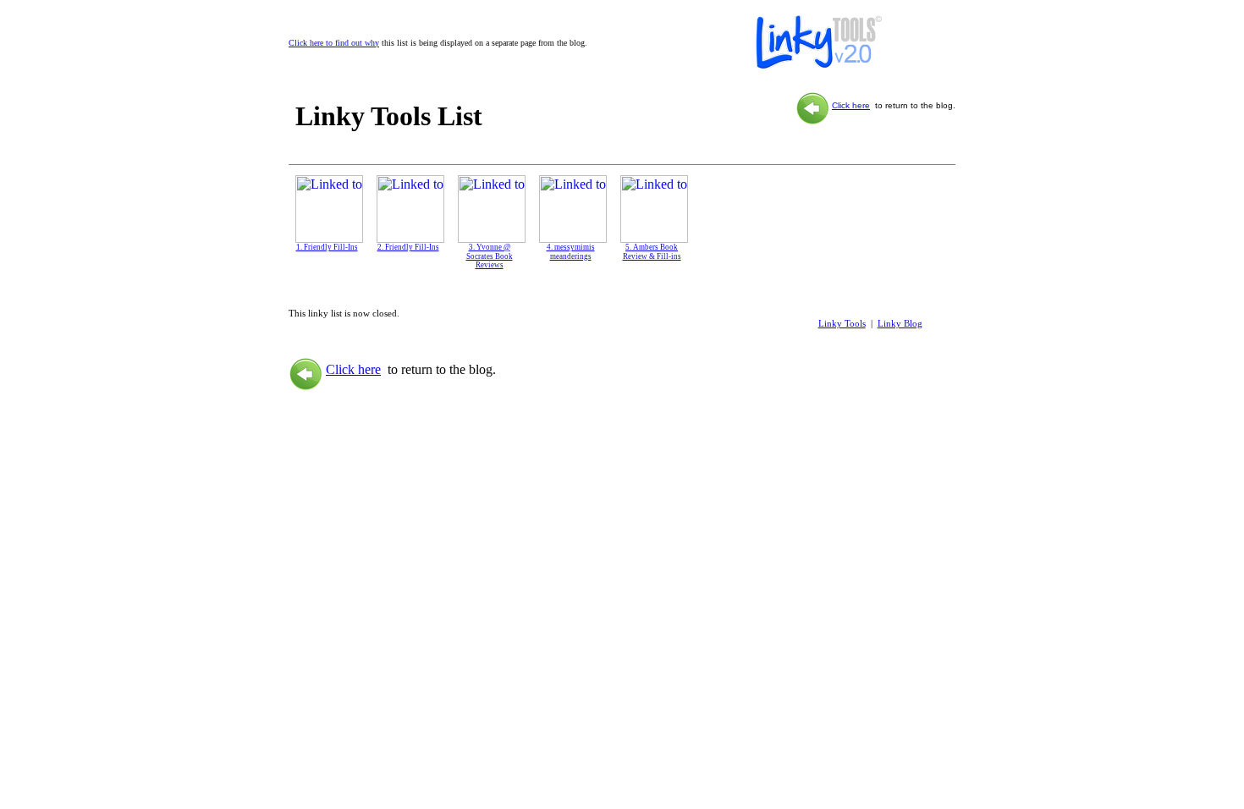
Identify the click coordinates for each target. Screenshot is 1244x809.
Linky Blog (900, 323)
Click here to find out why (334, 42)
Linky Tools (842, 323)
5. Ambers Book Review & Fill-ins (652, 252)
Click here (851, 105)
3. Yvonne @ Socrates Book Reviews (489, 256)
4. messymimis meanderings (571, 252)
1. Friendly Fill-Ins (327, 247)
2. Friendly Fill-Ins (408, 247)
